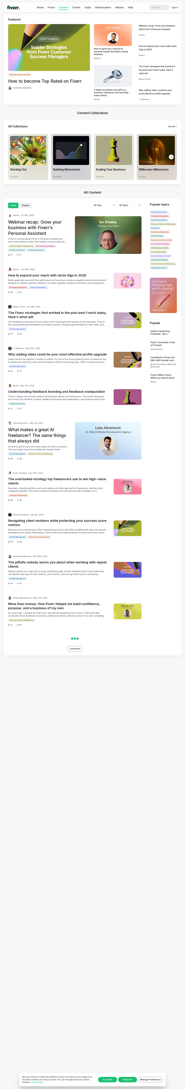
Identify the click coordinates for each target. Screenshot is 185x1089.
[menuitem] (40, 7)
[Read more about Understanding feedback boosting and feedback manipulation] (128, 397)
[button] (152, 7)
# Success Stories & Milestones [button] (163, 224)
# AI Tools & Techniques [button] (160, 244)
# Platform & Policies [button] (158, 268)
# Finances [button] (155, 228)
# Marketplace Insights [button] (159, 248)
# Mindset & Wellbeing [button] (159, 260)
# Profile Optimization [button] (159, 212)
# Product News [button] (157, 236)
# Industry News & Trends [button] (160, 256)
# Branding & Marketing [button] (160, 232)
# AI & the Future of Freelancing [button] (163, 264)
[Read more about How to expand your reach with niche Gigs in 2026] (128, 281)
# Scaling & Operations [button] (159, 216)
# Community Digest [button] (158, 252)
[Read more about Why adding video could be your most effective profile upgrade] (128, 360)
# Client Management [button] (159, 220)
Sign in (175, 7)
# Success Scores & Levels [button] (19, 75)
